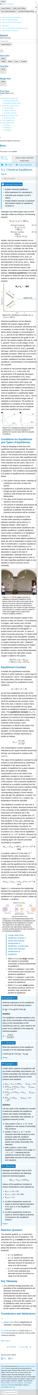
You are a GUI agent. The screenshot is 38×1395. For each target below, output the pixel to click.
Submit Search (6, 44)
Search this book (5, 38)
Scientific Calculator (10, 113)
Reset (3, 58)
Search (4, 1392)
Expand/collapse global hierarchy (3, 165)
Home (10, 165)
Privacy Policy (5, 1383)
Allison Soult (9, 1322)
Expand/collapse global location (36, 164)
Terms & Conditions (17, 1383)
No (12, 1358)
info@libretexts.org (8, 1387)
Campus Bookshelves (26, 165)
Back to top (4, 1341)
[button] (7, 127)
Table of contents (9, 178)
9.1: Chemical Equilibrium (9, 1330)
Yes (5, 1358)
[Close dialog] (1, 148)
